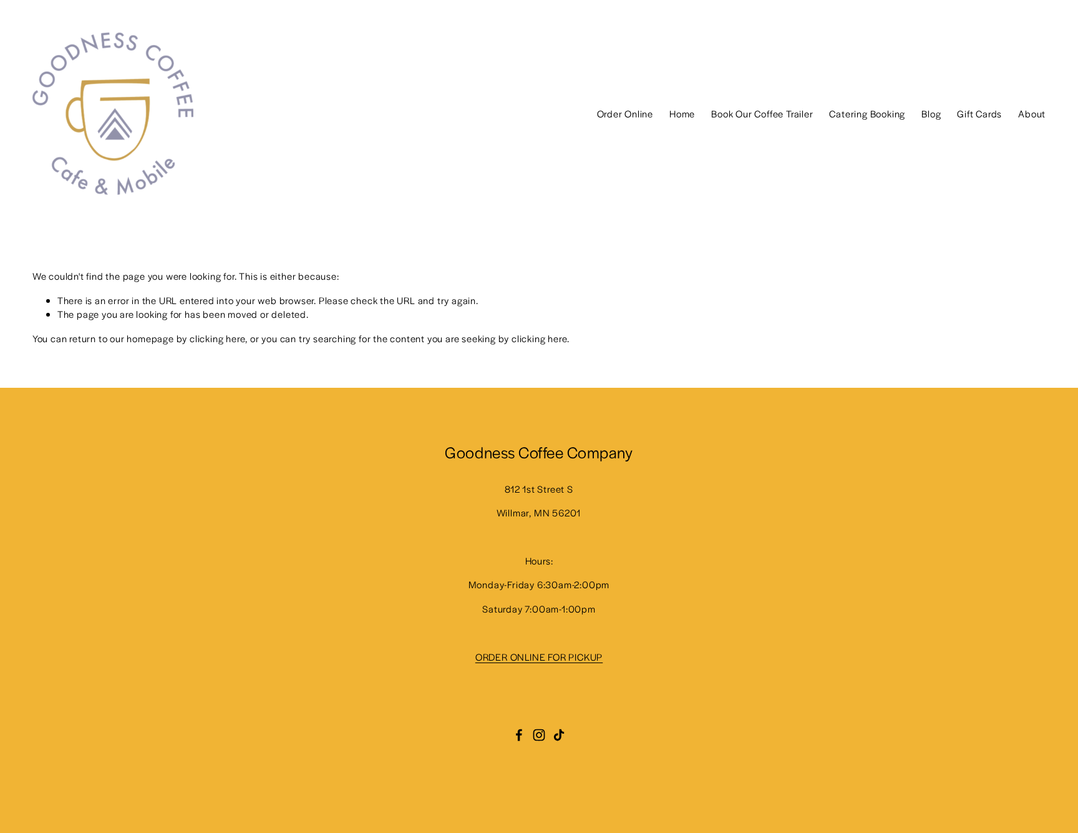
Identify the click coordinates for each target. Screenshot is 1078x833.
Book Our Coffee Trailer (762, 113)
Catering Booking (867, 113)
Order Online (625, 113)
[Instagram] (539, 735)
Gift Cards (979, 113)
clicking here (217, 338)
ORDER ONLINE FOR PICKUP (539, 656)
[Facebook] (519, 735)
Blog (931, 113)
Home (682, 113)
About (1032, 113)
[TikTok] (559, 735)
